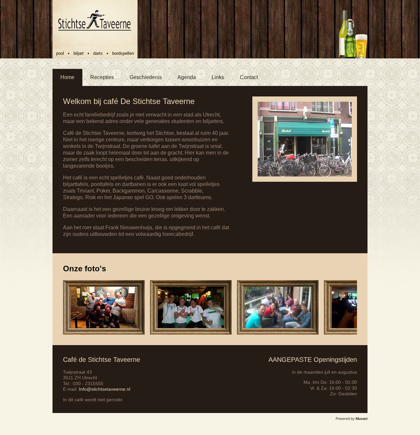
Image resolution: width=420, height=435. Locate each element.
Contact (249, 77)
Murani (362, 419)
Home (67, 77)
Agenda (187, 77)
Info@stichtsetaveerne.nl (104, 389)
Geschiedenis (146, 77)
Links (218, 77)
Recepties (102, 77)
